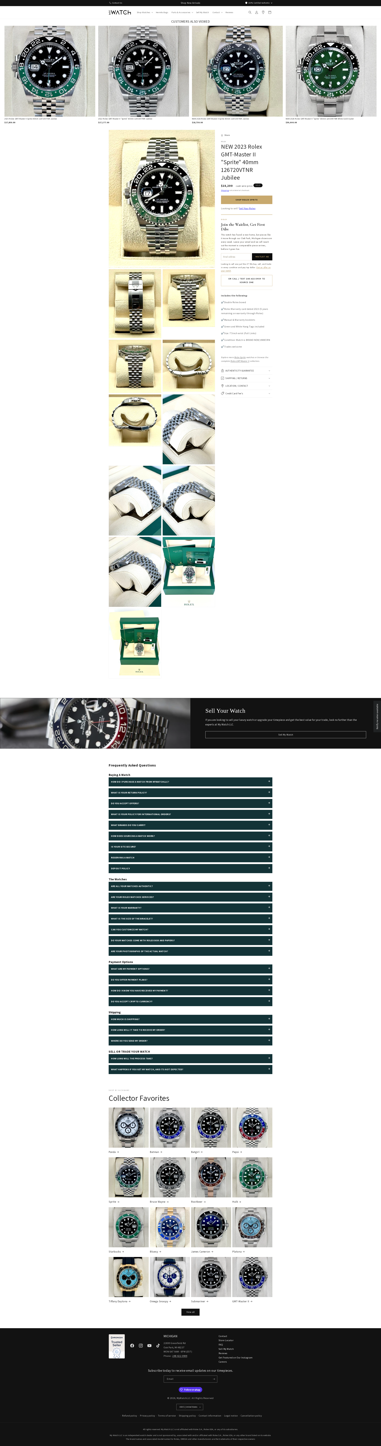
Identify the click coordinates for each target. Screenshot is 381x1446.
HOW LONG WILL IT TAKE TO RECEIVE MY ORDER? (138, 1029)
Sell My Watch (285, 734)
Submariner (198, 1301)
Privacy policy (147, 1415)
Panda (112, 1152)
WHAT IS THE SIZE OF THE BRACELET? (132, 918)
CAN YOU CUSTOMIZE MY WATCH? (129, 929)
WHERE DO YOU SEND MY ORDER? (129, 1040)
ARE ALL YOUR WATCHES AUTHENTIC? (132, 886)
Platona (237, 1251)
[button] (144, 12)
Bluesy (154, 1251)
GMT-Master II (240, 1301)
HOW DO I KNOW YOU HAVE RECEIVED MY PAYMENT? (139, 990)
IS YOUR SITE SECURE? (123, 846)
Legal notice (231, 1415)
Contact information (210, 1415)
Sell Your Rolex (247, 208)
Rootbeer (197, 1201)
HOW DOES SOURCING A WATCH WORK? (133, 836)
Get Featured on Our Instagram (236, 1357)
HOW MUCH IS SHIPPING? (125, 1019)
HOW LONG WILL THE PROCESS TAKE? (132, 1058)
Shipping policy (187, 1415)
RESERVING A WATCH (122, 857)
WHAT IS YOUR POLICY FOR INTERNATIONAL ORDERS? (141, 814)
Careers (223, 1361)
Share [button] (227, 135)
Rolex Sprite (240, 357)
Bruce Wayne (157, 1201)
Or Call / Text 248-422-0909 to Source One (246, 280)
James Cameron (200, 1251)
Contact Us (117, 2)
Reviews (223, 1353)
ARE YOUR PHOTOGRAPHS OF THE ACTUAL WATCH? (139, 951)
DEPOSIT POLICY (120, 868)
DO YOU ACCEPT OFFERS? (125, 803)
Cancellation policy (251, 1415)
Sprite (112, 1201)
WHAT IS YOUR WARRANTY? (126, 907)
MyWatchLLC (184, 1398)
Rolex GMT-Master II (239, 361)
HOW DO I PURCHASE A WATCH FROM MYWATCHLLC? (140, 781)
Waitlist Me (262, 256)
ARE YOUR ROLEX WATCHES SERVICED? (132, 897)
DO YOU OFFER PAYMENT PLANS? (129, 979)
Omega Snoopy (159, 1301)
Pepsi (235, 1152)
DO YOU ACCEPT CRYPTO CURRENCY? (132, 1001)
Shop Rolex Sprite (247, 199)
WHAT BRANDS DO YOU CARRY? (128, 825)
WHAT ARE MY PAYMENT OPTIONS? (130, 968)
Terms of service (167, 1415)
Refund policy (129, 1415)
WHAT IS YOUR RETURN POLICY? (129, 792)
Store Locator (226, 1340)
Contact (223, 1336)
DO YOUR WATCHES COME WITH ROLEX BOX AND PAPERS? (143, 940)
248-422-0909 (179, 1356)
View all (190, 1312)
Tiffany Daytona (118, 1301)
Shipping (225, 190)
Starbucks (115, 1251)
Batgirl (195, 1152)
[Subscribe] (214, 1379)
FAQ (221, 1344)
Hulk (235, 1201)
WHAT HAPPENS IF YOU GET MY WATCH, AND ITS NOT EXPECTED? (147, 1069)
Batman (154, 1152)
